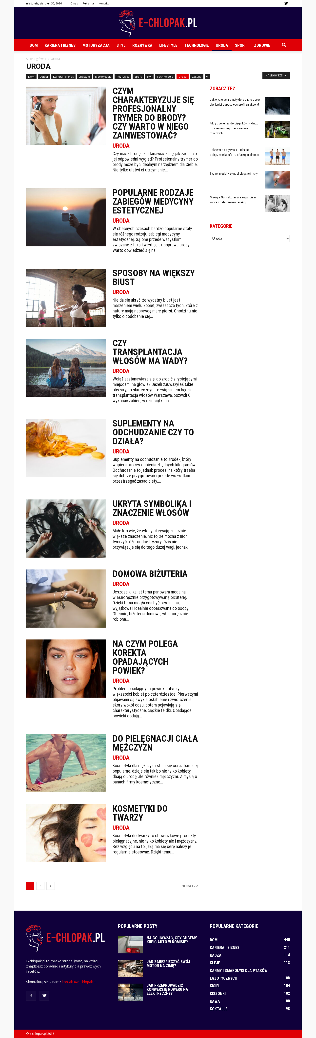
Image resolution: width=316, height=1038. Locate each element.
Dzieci (44, 76)
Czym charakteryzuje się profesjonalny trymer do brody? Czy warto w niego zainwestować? (153, 113)
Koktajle (218, 1009)
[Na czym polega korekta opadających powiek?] (66, 668)
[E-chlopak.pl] (158, 23)
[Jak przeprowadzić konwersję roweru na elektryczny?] (130, 992)
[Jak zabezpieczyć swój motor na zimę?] (130, 968)
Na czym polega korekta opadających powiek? (145, 657)
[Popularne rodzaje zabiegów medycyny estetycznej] (66, 217)
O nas (74, 3)
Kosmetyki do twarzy (140, 813)
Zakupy (196, 76)
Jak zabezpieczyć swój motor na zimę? (168, 963)
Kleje (215, 963)
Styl (121, 45)
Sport (241, 45)
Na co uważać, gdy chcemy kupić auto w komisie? (172, 940)
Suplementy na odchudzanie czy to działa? (153, 432)
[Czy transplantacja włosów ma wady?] (66, 368)
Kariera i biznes (60, 45)
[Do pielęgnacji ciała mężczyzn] (66, 763)
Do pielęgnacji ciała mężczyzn (155, 743)
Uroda (222, 45)
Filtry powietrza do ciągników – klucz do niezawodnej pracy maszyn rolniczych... (234, 128)
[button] (284, 45)
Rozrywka (142, 45)
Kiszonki (218, 993)
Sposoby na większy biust (154, 277)
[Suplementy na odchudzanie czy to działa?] (66, 448)
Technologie (196, 45)
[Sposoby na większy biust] (66, 298)
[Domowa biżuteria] (66, 598)
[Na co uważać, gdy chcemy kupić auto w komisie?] (130, 944)
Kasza (215, 955)
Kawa (215, 1001)
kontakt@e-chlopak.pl (79, 981)
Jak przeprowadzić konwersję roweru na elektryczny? (167, 989)
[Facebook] (278, 3)
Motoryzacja (96, 45)
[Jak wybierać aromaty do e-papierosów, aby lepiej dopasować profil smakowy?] (277, 106)
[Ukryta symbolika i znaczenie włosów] (66, 528)
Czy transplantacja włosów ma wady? (150, 352)
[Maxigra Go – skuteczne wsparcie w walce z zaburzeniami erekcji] (277, 203)
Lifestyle (168, 45)
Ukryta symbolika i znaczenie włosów (152, 508)
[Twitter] (286, 3)
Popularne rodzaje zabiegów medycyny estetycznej (153, 202)
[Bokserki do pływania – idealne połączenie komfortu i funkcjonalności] (277, 156)
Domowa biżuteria (150, 574)
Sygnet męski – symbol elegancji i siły (233, 173)
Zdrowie (262, 45)
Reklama (88, 3)
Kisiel (215, 986)
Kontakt (104, 3)
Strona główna (36, 59)
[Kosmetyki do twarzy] (66, 833)
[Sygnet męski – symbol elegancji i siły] (277, 180)
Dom (34, 45)
